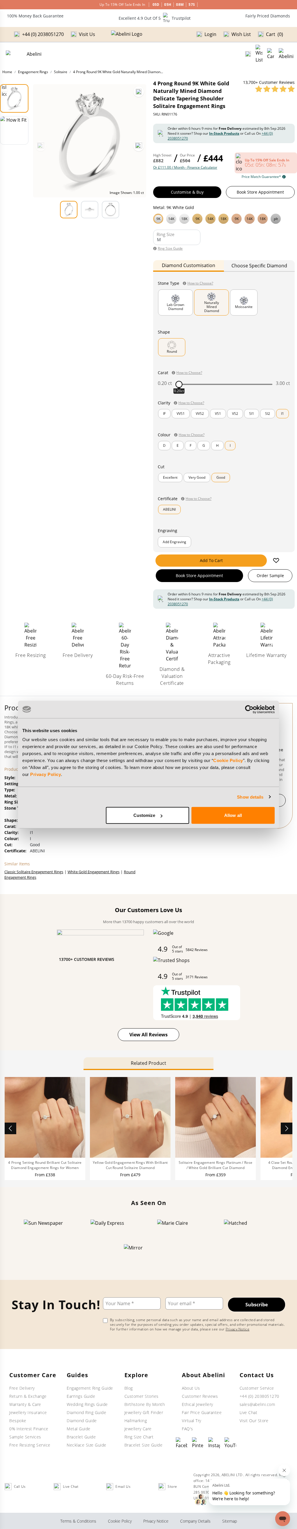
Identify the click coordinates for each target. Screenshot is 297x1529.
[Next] (138, 146)
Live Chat (249, 1412)
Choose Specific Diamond (259, 265)
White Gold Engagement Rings (93, 871)
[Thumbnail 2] (14, 130)
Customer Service (257, 1388)
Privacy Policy (45, 774)
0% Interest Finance (28, 1428)
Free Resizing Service (29, 1445)
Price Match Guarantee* (261, 176)
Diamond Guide (82, 1420)
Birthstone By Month (144, 1404)
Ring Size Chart (139, 1437)
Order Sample (270, 575)
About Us (191, 1388)
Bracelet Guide (81, 1437)
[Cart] (270, 54)
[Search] (248, 54)
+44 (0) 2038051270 (259, 1396)
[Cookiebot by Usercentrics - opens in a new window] (249, 709)
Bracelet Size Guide (143, 1445)
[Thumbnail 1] (14, 98)
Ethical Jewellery (197, 1404)
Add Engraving (174, 541)
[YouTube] (230, 1443)
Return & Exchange (28, 1396)
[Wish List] (259, 54)
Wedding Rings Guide (87, 1404)
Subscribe (256, 1304)
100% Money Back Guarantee (35, 16)
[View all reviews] (275, 88)
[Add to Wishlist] (276, 560)
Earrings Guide (81, 1396)
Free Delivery (22, 1388)
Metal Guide (78, 1428)
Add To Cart (211, 560)
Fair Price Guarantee (202, 1412)
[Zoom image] (138, 92)
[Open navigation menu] (286, 54)
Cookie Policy (228, 760)
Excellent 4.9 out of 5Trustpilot (155, 18)
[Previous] (40, 146)
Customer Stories (141, 1396)
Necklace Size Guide (86, 1445)
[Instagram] (214, 1443)
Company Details (195, 1521)
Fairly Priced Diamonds (267, 16)
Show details (250, 796)
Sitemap (229, 1521)
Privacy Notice (237, 1329)
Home (7, 71)
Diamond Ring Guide (86, 1412)
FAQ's (187, 1428)
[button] (224, 218)
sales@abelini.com (257, 1404)
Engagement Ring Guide (90, 1388)
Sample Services (25, 1437)
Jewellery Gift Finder (143, 1412)
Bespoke (17, 1420)
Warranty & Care (25, 1404)
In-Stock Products (224, 133)
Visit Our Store (254, 1420)
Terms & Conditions (78, 1521)
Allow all (233, 815)
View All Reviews (148, 1034)
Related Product (148, 1063)
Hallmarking (135, 1420)
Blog (128, 1388)
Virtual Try (191, 1420)
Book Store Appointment (260, 192)
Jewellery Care (138, 1428)
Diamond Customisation (188, 265)
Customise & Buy (187, 192)
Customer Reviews (200, 1396)
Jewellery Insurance (28, 1412)
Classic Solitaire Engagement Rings (33, 871)
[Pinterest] (198, 1443)
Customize (144, 815)
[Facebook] (181, 1443)
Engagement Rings (33, 71)
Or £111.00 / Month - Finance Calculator (185, 167)
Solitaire (60, 71)
